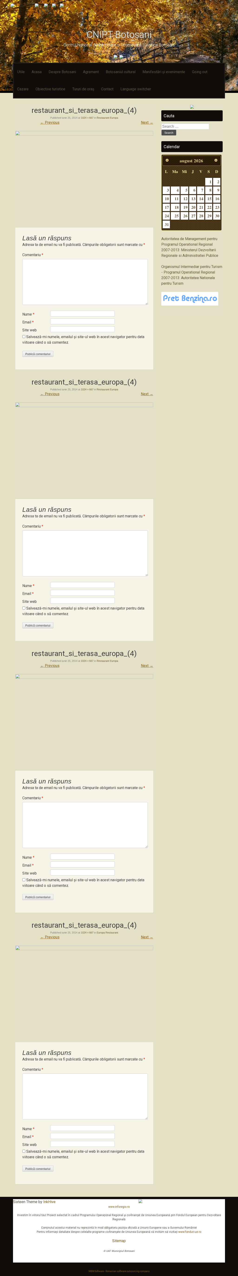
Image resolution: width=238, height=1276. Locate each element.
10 (167, 199)
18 (177, 207)
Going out (199, 72)
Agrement (91, 72)
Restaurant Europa (107, 117)
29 (209, 216)
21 (201, 207)
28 (201, 216)
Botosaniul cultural (121, 72)
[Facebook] (116, 57)
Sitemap (119, 1241)
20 (193, 207)
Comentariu (32, 255)
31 (167, 224)
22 (209, 207)
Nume (28, 314)
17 (167, 207)
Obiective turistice (50, 89)
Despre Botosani (62, 72)
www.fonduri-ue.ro (189, 1232)
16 (217, 199)
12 (185, 199)
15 (209, 199)
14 (201, 199)
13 (193, 199)
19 (185, 207)
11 (177, 199)
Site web (29, 330)
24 (167, 216)
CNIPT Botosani (119, 34)
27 (193, 216)
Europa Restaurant (107, 932)
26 (185, 216)
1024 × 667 (87, 117)
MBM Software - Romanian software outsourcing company (119, 1271)
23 (217, 207)
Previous (50, 122)
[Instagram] (121, 57)
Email (28, 322)
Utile (21, 72)
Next (147, 122)
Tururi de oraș (83, 89)
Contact (107, 89)
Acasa (37, 72)
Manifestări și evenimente (163, 72)
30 (217, 216)
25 (177, 216)
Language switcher (135, 89)
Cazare (23, 89)
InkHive (49, 1202)
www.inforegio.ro (119, 1206)
